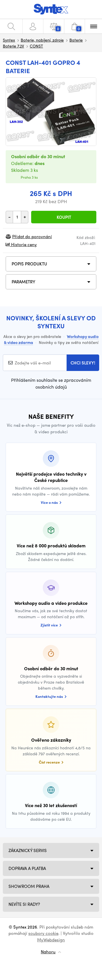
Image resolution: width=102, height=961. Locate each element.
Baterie (76, 40)
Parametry (23, 282)
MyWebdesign (51, 940)
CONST (36, 46)
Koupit (64, 217)
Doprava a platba (27, 868)
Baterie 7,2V (13, 46)
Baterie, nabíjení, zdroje (42, 40)
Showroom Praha (28, 886)
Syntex (9, 40)
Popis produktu (29, 264)
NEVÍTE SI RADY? (24, 904)
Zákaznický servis (27, 850)
